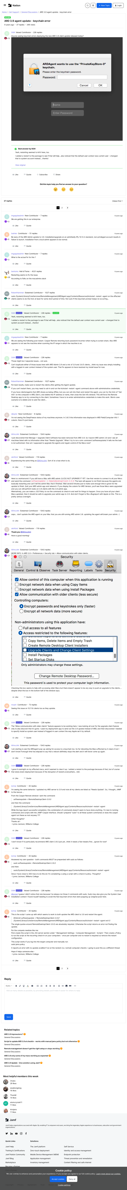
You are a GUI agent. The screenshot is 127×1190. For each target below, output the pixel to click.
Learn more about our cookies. (108, 1174)
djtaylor (14, 414)
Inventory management (39, 1162)
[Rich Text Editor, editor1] (63, 1000)
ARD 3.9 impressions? (13, 1034)
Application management (40, 1158)
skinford (14, 457)
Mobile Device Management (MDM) (44, 1154)
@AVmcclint (42, 461)
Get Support (14, 12)
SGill (13, 32)
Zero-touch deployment (39, 1150)
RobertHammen (17, 293)
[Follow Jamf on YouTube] (16, 1133)
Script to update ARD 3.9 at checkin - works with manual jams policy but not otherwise (40, 1041)
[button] (4, 6)
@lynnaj (14, 894)
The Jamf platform (37, 1146)
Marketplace (10, 1162)
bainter (14, 233)
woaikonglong (15, 1088)
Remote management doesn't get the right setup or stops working (32, 1048)
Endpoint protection (72, 1154)
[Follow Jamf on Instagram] (21, 1133)
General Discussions (29, 12)
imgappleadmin (17, 216)
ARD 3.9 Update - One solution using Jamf (22, 1063)
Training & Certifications (15, 1150)
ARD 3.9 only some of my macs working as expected (26, 1056)
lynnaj (13, 786)
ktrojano (13, 1109)
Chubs (12, 1081)
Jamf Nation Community (15, 1154)
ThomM (13, 1095)
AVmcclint (15, 434)
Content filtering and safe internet (77, 1162)
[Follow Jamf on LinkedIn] (11, 1133)
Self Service (69, 1146)
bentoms (14, 271)
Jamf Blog (9, 1158)
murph (13, 705)
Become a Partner (12, 1166)
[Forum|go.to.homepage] (14, 5)
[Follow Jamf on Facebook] (26, 1133)
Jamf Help (9, 1146)
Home (4, 12)
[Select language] (93, 5)
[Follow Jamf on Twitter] (6, 1133)
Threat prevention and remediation (78, 1158)
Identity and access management (77, 1150)
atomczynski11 (16, 1102)
